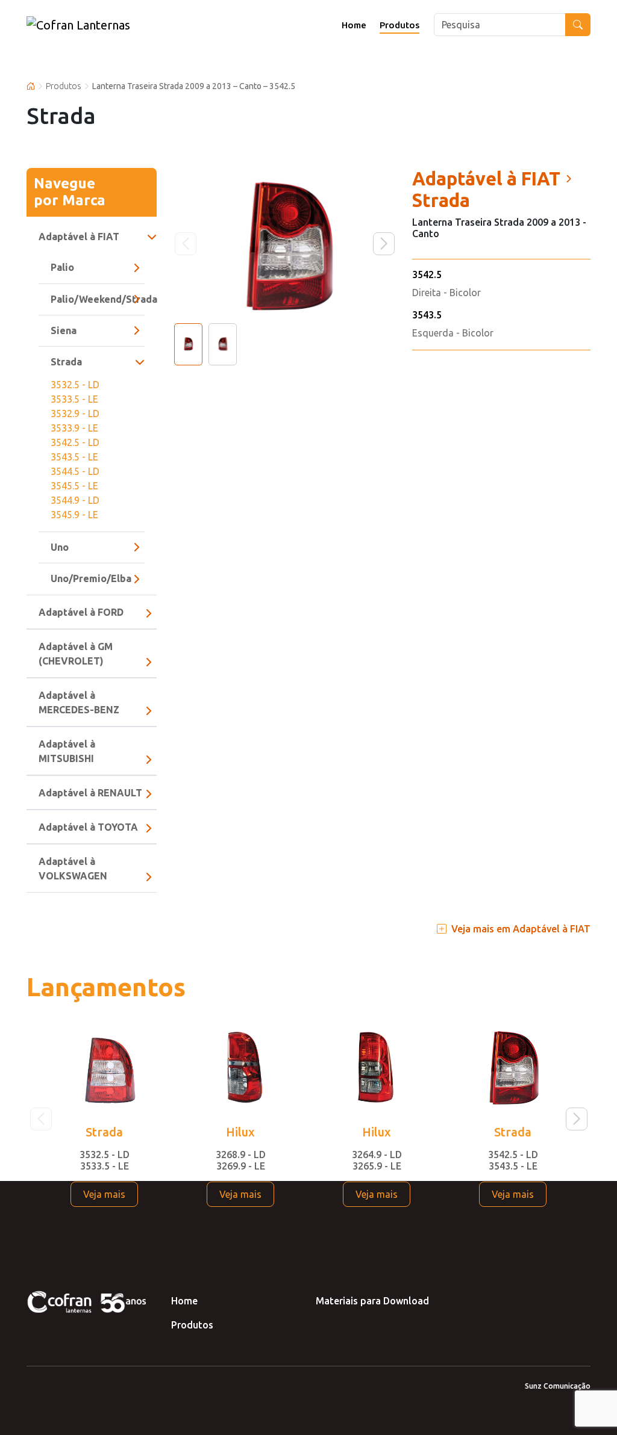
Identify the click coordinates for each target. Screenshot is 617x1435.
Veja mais (104, 1194)
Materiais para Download (372, 1300)
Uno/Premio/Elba (91, 578)
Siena (64, 330)
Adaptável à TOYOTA (88, 827)
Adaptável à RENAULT (90, 792)
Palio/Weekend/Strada (98, 299)
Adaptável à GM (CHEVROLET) (76, 653)
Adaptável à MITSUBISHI (67, 751)
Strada (66, 361)
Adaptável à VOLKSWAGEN (73, 868)
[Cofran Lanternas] (93, 24)
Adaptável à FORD (81, 612)
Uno (60, 547)
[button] (383, 244)
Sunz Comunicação (557, 1386)
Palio (62, 267)
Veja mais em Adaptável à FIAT (520, 928)
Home (354, 25)
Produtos (399, 25)
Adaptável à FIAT (79, 236)
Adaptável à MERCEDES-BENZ (79, 702)
